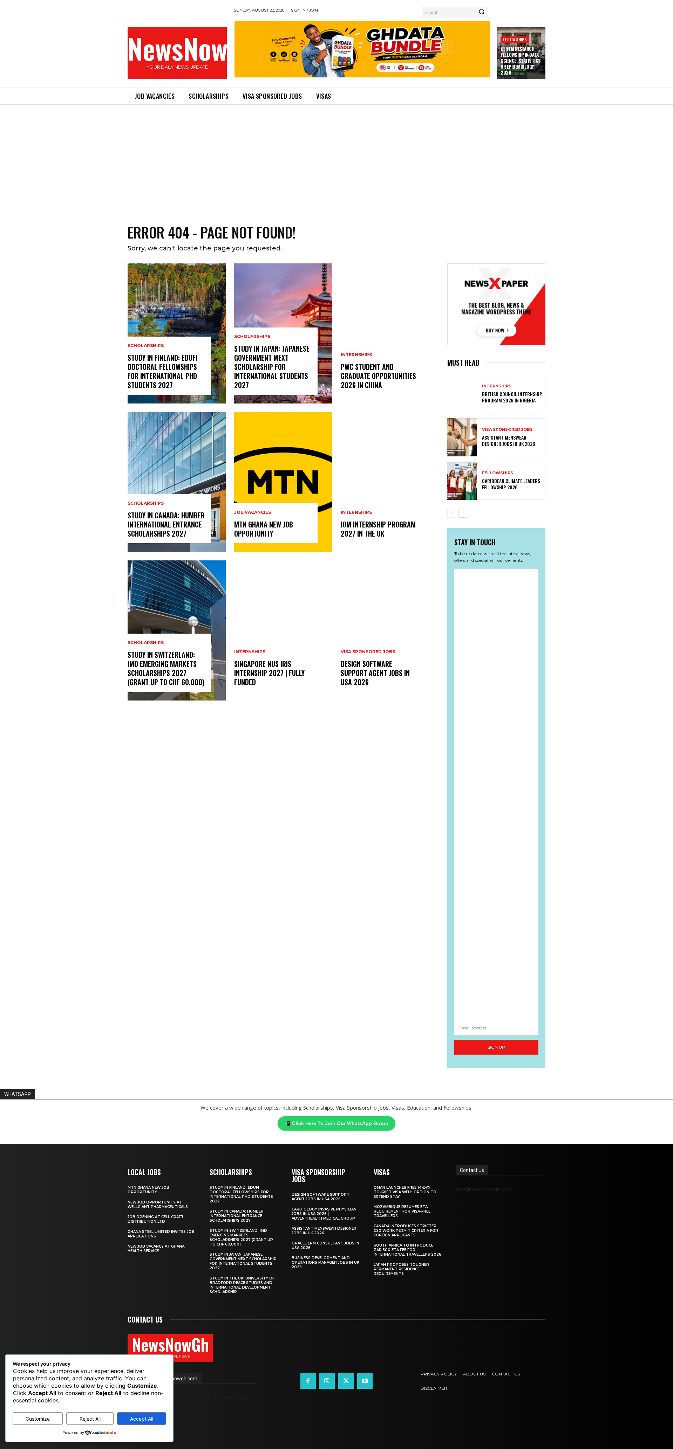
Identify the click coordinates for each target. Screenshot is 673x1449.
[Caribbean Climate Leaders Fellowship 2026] (462, 481)
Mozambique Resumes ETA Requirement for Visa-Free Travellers (402, 1211)
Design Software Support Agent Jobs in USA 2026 (375, 672)
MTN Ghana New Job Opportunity (263, 529)
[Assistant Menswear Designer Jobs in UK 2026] (462, 437)
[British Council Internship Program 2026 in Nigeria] (462, 394)
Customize (38, 1419)
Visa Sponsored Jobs (368, 652)
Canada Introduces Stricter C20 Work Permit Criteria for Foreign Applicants (406, 1230)
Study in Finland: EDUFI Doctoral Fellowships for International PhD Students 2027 (162, 371)
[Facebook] (308, 1381)
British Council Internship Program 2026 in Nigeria (512, 397)
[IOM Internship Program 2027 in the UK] (390, 482)
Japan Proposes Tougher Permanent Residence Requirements (401, 1269)
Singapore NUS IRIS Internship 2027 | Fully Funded (269, 672)
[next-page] (462, 513)
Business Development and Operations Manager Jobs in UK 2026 (325, 1262)
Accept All (141, 1419)
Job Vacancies (252, 512)
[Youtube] (365, 1381)
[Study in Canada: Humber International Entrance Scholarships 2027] (177, 482)
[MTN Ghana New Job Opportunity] (283, 482)
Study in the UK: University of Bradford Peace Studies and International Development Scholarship (242, 1285)
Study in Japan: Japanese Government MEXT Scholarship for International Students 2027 (272, 366)
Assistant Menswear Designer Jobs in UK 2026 (508, 440)
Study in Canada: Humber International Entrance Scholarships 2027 (166, 524)
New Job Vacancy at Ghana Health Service (156, 1248)
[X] (346, 1381)
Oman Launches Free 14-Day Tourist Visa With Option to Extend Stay (405, 1192)
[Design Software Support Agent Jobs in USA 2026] (390, 630)
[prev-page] (451, 513)
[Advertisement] (336, 157)
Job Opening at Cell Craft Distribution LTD (156, 1219)
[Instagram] (327, 1381)
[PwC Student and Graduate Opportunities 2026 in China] (390, 333)
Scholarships (146, 346)
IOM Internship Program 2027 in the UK (378, 529)
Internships (249, 652)
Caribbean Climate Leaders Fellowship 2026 (511, 484)
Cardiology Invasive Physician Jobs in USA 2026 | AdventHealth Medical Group (324, 1214)
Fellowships (515, 39)
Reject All (90, 1419)
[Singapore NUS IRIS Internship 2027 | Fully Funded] (283, 630)
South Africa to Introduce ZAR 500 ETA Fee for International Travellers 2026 (407, 1250)
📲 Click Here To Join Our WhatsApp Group (336, 1123)
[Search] (481, 12)
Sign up (496, 1047)
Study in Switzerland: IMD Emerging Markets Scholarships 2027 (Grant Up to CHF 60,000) (166, 668)
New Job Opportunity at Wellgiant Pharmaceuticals (158, 1204)
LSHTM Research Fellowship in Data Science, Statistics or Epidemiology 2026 (521, 60)
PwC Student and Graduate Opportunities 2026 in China (378, 375)
